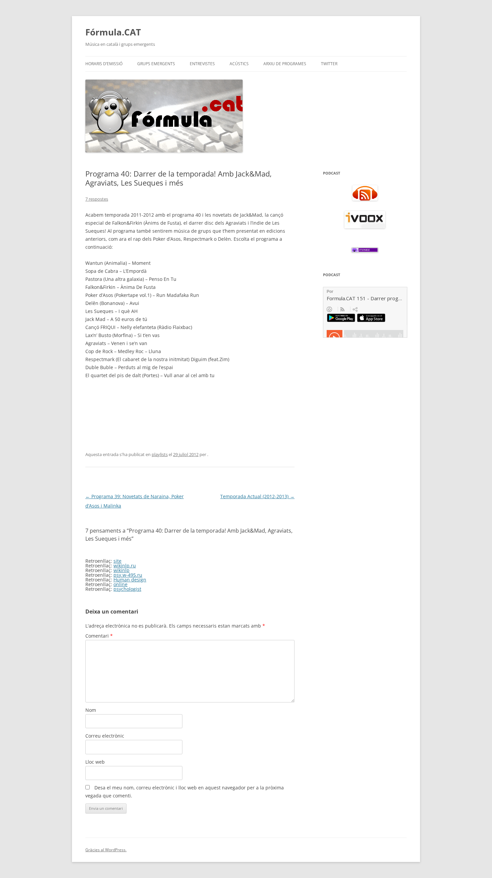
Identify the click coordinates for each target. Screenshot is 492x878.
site (117, 561)
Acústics (239, 64)
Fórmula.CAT (113, 32)
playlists (160, 454)
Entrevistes (202, 64)
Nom (90, 710)
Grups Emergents (156, 64)
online (120, 584)
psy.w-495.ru (127, 575)
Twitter (329, 64)
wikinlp (121, 570)
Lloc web (95, 762)
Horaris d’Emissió (103, 64)
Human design (129, 579)
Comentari (99, 636)
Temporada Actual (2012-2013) (257, 496)
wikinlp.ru (124, 565)
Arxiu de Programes (284, 64)
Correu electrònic (104, 736)
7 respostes (96, 199)
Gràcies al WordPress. (106, 850)
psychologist (127, 589)
